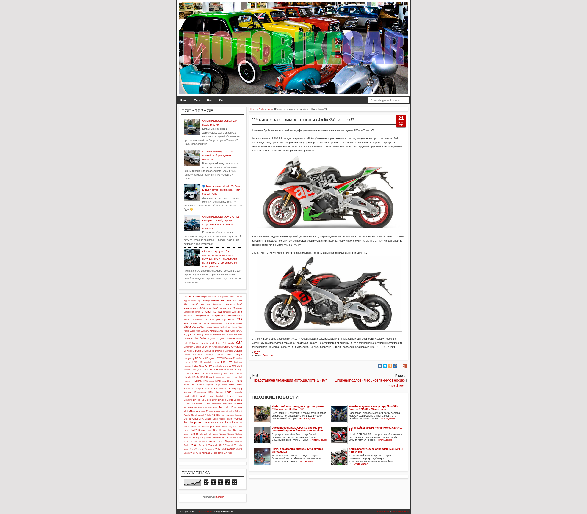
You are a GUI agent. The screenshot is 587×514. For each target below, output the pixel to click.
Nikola (208, 415)
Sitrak (186, 434)
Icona (211, 381)
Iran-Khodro (228, 381)
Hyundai (197, 380)
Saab (186, 430)
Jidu (193, 389)
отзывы (206, 311)
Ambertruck (225, 327)
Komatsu (188, 392)
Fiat (223, 361)
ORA (201, 419)
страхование (235, 315)
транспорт (221, 319)
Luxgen (238, 400)
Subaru (217, 437)
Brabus (231, 338)
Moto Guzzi (226, 411)
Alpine (216, 327)
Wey (192, 452)
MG (240, 407)
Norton (238, 415)
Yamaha (206, 452)
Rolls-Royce (208, 426)
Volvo (239, 449)
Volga (218, 449)
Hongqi (210, 377)
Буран (187, 301)
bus (218, 342)
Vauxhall (229, 445)
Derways (209, 354)
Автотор (212, 297)
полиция (227, 312)
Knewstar (223, 389)
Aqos (192, 331)
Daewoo (219, 350)
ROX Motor (221, 426)
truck (194, 445)
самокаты (188, 316)
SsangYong (199, 437)
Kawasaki (207, 388)
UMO (221, 445)
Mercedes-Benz (228, 407)
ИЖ (234, 301)
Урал (186, 323)
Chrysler (188, 350)
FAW (194, 362)
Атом (232, 297)
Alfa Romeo (205, 327)
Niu (222, 415)
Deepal (187, 354)
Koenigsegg (235, 388)
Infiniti (218, 380)
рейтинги (237, 311)
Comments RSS (400, 511)
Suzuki (225, 437)
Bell (223, 334)
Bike (209, 100)
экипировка (216, 323)
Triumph (238, 441)
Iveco (186, 385)
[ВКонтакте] (380, 366)
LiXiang (222, 400)
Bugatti (204, 343)
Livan (214, 400)
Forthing (238, 362)
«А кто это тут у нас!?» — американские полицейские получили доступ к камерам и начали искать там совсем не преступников (219, 259)
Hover (229, 377)
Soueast (187, 438)
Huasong (188, 381)
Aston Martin (216, 331)
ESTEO (220, 358)
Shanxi (222, 430)
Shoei (229, 430)
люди (208, 308)
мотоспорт (189, 312)
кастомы (205, 304)
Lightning (188, 400)
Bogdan (211, 338)
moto (273, 355)
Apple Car (237, 327)
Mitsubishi (194, 411)
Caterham (188, 347)
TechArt (193, 441)
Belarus (208, 334)
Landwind (220, 396)
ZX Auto (228, 453)
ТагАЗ (187, 319)
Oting (215, 419)
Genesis (227, 366)
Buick (211, 343)
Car (221, 100)
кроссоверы (191, 308)
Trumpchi (213, 445)
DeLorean (197, 354)
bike (196, 338)
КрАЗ (239, 304)
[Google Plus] (405, 366)
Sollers (238, 434)
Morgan (209, 411)
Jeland (224, 385)
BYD (223, 343)
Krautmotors (200, 392)
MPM (235, 411)
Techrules (202, 441)
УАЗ (239, 319)
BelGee (217, 334)
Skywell (203, 434)
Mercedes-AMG (210, 407)
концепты (229, 304)
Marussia (216, 404)
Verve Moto (189, 449)
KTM (210, 392)
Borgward (221, 338)
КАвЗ (186, 304)
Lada (228, 392)
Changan (206, 347)
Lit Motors (206, 400)
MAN (207, 403)
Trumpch (203, 445)
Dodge (238, 354)
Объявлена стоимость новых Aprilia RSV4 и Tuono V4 (303, 119)
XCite (198, 453)
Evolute (228, 358)
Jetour (232, 384)
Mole (203, 411)
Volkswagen (228, 449)
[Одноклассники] (390, 366)
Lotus (230, 400)
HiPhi (239, 373)
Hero (226, 373)
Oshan (208, 419)
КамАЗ (194, 304)
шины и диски (200, 323)
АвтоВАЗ (189, 296)
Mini (186, 411)
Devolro (219, 354)
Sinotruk (237, 430)
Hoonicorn (219, 377)
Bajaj (186, 334)
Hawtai (206, 373)
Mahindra (197, 403)
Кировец (217, 304)
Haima (219, 369)
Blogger (219, 496)
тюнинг (232, 319)
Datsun (238, 350)
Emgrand (211, 358)
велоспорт (196, 301)
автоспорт (201, 296)
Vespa (198, 449)
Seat (215, 430)
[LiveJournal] (400, 366)
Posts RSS (383, 511)
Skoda (194, 433)
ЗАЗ (229, 300)
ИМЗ (240, 301)
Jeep (217, 384)
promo (198, 422)
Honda (187, 377)
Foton (195, 366)
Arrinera (205, 331)
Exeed (187, 362)
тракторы (209, 319)
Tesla (221, 441)
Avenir (232, 331)
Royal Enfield (235, 426)
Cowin (205, 351)
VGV (204, 449)
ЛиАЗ (202, 308)
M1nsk (187, 404)
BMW (203, 338)
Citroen (197, 350)
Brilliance (194, 343)
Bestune (188, 338)
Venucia (238, 445)
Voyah (187, 453)
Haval (198, 373)
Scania (202, 430)
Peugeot (237, 418)
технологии (197, 319)
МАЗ (215, 308)
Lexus (230, 396)
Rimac (187, 426)
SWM (233, 437)
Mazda (238, 403)
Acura (195, 327)
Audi (226, 330)
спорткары (218, 315)
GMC (239, 366)
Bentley (238, 334)
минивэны (225, 308)
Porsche (188, 422)
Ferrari (216, 362)
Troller (187, 445)
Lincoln (197, 400)
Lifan (239, 396)
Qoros (207, 422)
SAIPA (194, 430)
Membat (198, 407)
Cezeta (197, 347)
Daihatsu (229, 351)
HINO (232, 373)
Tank (239, 437)
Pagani (222, 419)
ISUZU (238, 381)
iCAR (205, 381)
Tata (186, 441)
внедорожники (211, 300)
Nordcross (230, 415)
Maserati (227, 403)
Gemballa (217, 366)
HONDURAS (198, 377)
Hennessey (216, 373)
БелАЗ (239, 297)
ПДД (219, 312)
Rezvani (238, 422)
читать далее (307, 418)
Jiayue (187, 389)
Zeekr (214, 452)
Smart (222, 434)
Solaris (230, 434)
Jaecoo (200, 384)
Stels (208, 437)
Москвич (237, 308)
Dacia (211, 350)
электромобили (233, 323)
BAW (192, 334)
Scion (209, 430)
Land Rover (206, 396)
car (239, 342)
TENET (212, 441)
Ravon (220, 422)
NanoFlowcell (197, 415)
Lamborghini (190, 396)
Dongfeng (189, 358)
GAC (201, 366)
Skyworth (213, 434)
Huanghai (237, 377)
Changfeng (217, 347)
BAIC (239, 331)
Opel (195, 418)
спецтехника (203, 315)
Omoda (187, 419)
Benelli (230, 334)
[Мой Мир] (395, 366)
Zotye (221, 452)
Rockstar (195, 426)
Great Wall (209, 369)
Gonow (187, 369)
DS (196, 358)
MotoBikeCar (205, 511)
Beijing (200, 334)
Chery (226, 346)
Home (183, 100)
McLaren (188, 407)
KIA (216, 388)
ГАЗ (223, 300)
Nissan (216, 414)
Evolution (237, 358)
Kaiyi (198, 389)
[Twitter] (385, 366)
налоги (198, 312)
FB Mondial (205, 362)
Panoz (229, 419)
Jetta (239, 384)
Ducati (202, 358)
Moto (197, 100)
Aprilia (266, 355)
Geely (208, 365)
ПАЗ (214, 312)
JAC (192, 384)
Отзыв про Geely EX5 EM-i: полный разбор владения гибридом (218, 155)
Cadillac (231, 343)
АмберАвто (222, 297)
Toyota (229, 441)
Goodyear (196, 369)
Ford (229, 361)
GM (234, 366)
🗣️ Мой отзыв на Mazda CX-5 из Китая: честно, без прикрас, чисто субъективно (222, 190)
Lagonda (238, 392)
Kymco (219, 392)
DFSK (229, 354)
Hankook (228, 369)
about (187, 326)
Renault (229, 422)
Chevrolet (236, 346)
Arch (198, 331)
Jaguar (209, 384)
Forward (187, 366)
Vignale (211, 449)
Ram (213, 422)
